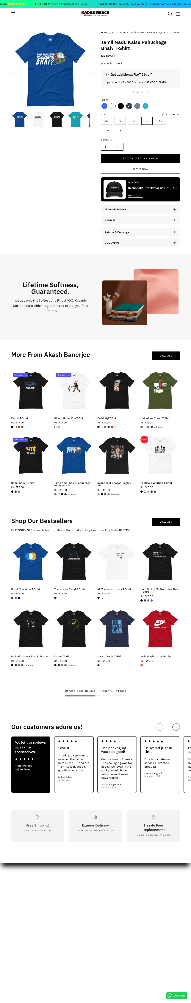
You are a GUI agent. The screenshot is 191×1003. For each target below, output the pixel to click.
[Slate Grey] (137, 106)
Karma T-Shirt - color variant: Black (55, 665)
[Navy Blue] (129, 106)
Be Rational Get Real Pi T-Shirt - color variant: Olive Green (22, 665)
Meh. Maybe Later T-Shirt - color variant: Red (141, 665)
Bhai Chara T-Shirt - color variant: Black (12, 492)
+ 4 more (115, 494)
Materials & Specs (115, 209)
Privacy (16, 904)
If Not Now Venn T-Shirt (25, 589)
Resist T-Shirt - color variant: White (16, 427)
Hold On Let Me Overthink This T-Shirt (159, 590)
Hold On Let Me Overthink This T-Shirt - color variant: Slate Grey (148, 600)
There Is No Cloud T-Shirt (69, 589)
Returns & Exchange (117, 232)
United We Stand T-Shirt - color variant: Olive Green (141, 427)
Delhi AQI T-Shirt (107, 418)
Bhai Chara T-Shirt (22, 483)
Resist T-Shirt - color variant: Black (12, 427)
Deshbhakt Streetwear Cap (146, 188)
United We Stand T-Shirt (155, 418)
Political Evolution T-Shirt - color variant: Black (141, 492)
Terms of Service (22, 910)
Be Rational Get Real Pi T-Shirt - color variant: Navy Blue (16, 665)
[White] (113, 106)
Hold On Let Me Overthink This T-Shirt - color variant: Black (141, 600)
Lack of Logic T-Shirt (110, 656)
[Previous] (11, 70)
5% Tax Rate (119, 32)
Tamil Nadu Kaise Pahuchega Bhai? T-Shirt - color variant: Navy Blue (65, 494)
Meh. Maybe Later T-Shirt (155, 656)
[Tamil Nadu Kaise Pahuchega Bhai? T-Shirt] (19, 119)
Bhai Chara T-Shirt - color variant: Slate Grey (19, 492)
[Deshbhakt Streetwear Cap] (115, 189)
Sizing (15, 885)
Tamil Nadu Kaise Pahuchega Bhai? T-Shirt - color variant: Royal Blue (55, 494)
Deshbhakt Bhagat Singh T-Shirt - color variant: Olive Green (105, 494)
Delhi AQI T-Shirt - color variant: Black (98, 427)
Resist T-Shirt (19, 418)
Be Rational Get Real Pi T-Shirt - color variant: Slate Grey (19, 665)
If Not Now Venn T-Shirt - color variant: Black (19, 598)
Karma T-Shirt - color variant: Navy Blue (59, 665)
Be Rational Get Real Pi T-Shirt (29, 656)
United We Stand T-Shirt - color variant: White (145, 427)
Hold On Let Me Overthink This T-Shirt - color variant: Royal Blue (152, 600)
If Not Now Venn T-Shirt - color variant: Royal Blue (16, 598)
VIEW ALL (166, 355)
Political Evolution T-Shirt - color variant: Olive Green (155, 492)
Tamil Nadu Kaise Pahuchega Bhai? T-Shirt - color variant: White (59, 494)
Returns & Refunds (24, 892)
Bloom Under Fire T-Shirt (69, 418)
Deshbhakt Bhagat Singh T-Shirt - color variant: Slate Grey (108, 494)
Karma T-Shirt (63, 656)
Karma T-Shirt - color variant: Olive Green (65, 665)
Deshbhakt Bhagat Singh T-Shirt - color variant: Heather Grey (98, 494)
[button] (169, 13)
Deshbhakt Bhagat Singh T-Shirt (114, 484)
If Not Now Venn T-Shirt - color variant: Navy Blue (12, 598)
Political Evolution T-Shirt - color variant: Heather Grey (148, 492)
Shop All (51, 873)
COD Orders (112, 242)
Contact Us (18, 879)
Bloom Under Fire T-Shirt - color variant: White (55, 427)
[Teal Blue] (145, 106)
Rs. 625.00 (17, 422)
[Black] (121, 106)
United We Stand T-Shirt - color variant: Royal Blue (148, 427)
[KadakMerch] (95, 13)
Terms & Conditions (25, 898)
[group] (95, 764)
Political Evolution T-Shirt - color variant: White (145, 492)
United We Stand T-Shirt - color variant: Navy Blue (152, 427)
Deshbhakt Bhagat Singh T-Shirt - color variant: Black (102, 494)
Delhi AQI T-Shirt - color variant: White (102, 427)
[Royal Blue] (104, 106)
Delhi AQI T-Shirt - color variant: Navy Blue (108, 427)
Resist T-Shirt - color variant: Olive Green (22, 427)
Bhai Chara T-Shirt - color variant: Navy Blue (16, 492)
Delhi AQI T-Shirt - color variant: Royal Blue (105, 427)
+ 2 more (158, 427)
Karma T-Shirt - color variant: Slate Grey (62, 665)
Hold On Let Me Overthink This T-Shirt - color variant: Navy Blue (145, 600)
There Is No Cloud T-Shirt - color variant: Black (55, 598)
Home (104, 32)
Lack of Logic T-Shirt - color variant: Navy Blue (98, 665)
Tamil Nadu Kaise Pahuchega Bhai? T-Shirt (72, 484)
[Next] (90, 70)
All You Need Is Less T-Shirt (114, 589)
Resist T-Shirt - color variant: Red (19, 427)
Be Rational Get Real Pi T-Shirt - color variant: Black (12, 665)
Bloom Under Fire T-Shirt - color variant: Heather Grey (59, 427)
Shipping (110, 220)
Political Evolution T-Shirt (156, 483)
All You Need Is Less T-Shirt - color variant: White (102, 598)
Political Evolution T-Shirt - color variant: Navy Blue (152, 492)
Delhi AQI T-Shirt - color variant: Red (112, 427)
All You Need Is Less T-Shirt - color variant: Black (98, 598)
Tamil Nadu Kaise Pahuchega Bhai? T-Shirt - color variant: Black (62, 494)
